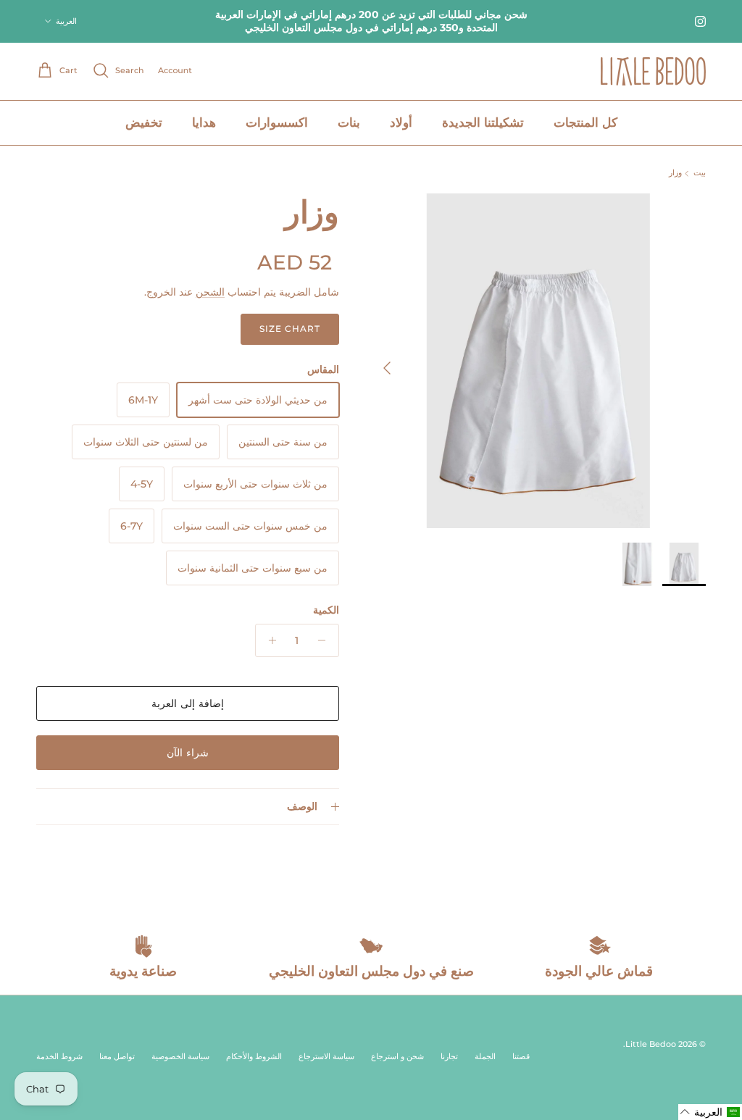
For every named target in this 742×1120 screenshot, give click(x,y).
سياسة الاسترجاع (326, 1056)
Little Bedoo (650, 1044)
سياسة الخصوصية (180, 1056)
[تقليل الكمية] (325, 640)
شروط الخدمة (59, 1056)
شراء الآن (188, 752)
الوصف (302, 806)
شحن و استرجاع (397, 1056)
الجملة (485, 1056)
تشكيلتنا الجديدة (483, 122)
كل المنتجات (585, 122)
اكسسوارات (277, 122)
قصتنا (521, 1056)
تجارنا (449, 1056)
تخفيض (143, 122)
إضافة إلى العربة (187, 703)
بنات (349, 122)
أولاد (401, 122)
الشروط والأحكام (254, 1056)
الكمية (326, 610)
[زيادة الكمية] (268, 640)
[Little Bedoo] (653, 71)
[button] (710, 1112)
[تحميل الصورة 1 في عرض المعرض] (538, 360)
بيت (699, 173)
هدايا (204, 122)
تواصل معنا (117, 1056)
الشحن (210, 291)
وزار (675, 173)
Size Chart (289, 328)
